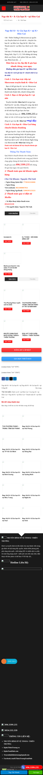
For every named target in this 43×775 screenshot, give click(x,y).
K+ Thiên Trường (12, 46)
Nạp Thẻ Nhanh (14, 772)
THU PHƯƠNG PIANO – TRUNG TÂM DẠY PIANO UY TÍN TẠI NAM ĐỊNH (11, 437)
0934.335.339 (11, 739)
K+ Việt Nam (22, 20)
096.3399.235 (11, 733)
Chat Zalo (12, 661)
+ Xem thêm (32, 222)
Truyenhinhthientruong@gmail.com (16, 763)
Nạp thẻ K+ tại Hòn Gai (17, 403)
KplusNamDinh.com (11, 760)
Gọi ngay (36, 772)
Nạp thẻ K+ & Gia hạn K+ (18, 39)
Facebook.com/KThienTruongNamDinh (18, 767)
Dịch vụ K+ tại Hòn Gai (20, 401)
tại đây (33, 129)
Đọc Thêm (8, 250)
